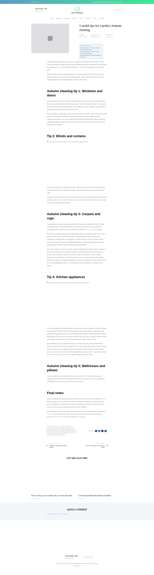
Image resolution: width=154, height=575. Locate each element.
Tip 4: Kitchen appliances (86, 53)
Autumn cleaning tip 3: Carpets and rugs (89, 51)
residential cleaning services (56, 434)
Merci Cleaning (59, 417)
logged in (55, 513)
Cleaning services (53, 429)
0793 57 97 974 (118, 10)
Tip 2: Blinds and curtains (86, 49)
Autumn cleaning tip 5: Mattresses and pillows (90, 55)
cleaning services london (67, 429)
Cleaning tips (108, 36)
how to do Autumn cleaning (68, 432)
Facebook (78, 417)
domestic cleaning (53, 432)
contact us (50, 414)
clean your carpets (90, 229)
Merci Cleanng (83, 36)
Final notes (82, 57)
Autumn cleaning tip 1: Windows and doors (90, 47)
